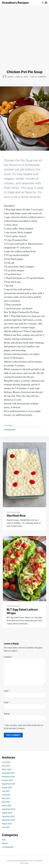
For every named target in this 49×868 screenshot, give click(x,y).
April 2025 (6, 802)
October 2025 (7, 780)
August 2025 (7, 787)
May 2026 (6, 766)
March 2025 (6, 806)
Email (7, 702)
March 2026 (6, 769)
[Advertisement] (24, 37)
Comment (8, 656)
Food (4, 840)
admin (10, 77)
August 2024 (7, 813)
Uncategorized (9, 430)
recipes (5, 843)
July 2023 (6, 827)
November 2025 (8, 777)
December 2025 (8, 773)
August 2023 (7, 824)
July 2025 (6, 791)
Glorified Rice (16, 515)
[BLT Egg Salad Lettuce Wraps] (24, 568)
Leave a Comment (39, 77)
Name (7, 690)
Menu (46, 2)
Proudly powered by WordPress (17, 861)
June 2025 (6, 795)
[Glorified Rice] (24, 474)
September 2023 (8, 820)
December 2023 (8, 816)
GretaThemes (24, 863)
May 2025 (6, 798)
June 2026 (6, 762)
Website (7, 713)
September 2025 (8, 784)
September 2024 (8, 809)
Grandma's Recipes (15, 2)
